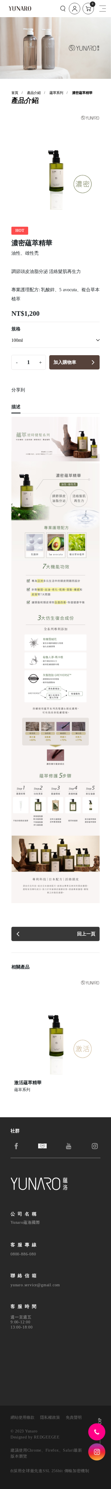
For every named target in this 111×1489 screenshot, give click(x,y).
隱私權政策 (50, 1418)
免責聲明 (74, 1418)
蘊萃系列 (56, 93)
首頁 (14, 93)
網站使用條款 (22, 1418)
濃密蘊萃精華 (82, 93)
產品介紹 (34, 93)
